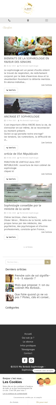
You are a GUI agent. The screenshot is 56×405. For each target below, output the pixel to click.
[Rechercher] (48, 262)
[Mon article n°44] (9, 288)
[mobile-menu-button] (46, 20)
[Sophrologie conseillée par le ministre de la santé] (28, 193)
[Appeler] (9, 20)
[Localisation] (28, 20)
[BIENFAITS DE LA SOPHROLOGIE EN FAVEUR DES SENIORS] (28, 45)
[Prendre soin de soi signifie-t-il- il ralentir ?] (9, 278)
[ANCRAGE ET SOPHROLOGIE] (28, 104)
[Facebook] (24, 360)
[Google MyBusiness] (31, 360)
